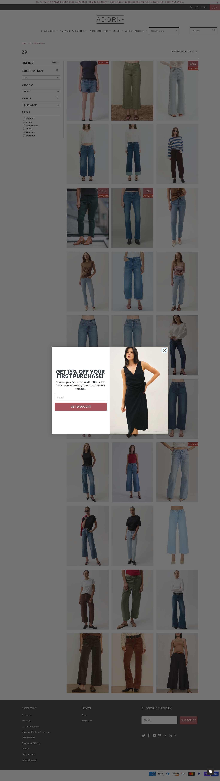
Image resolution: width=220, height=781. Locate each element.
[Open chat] (210, 771)
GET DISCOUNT (81, 406)
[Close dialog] (164, 350)
